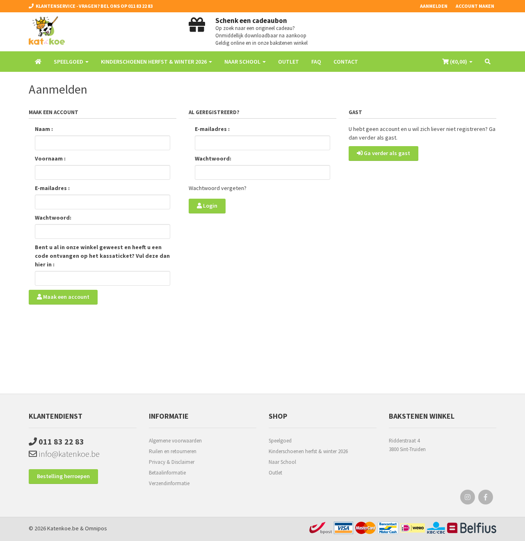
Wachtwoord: (53, 217)
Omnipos (96, 528)
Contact (345, 61)
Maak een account (65, 296)
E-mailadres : (52, 188)
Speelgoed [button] (69, 61)
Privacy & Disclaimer (171, 461)
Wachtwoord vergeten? (218, 188)
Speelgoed (280, 440)
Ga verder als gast (386, 153)
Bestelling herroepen (63, 476)
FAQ (316, 61)
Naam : (44, 129)
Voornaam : (50, 158)
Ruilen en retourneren (172, 451)
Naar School (282, 461)
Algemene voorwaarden (175, 440)
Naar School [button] (243, 61)
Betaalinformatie (167, 472)
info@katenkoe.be (68, 454)
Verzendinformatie (169, 483)
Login (209, 205)
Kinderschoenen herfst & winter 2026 (308, 451)
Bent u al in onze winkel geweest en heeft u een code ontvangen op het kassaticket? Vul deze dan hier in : (102, 255)
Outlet (288, 61)
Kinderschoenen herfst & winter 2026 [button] (154, 61)
